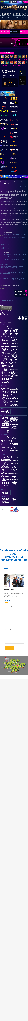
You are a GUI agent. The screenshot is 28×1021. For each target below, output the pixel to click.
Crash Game (17, 16)
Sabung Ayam (25, 16)
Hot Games (3, 16)
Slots (5, 15)
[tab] (14, 98)
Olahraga (14, 15)
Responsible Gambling (4, 181)
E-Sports (22, 16)
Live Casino (8, 16)
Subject (6, 621)
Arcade (19, 15)
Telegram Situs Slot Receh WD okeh (20, 295)
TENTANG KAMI (14, 181)
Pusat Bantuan (22, 181)
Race (10, 15)
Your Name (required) (9, 606)
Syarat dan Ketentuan (5, 183)
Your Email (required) (9, 613)
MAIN (3, 56)
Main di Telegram (7, 1)
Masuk (19, 1)
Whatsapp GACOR (18, 291)
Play (12, 43)
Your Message (8, 629)
